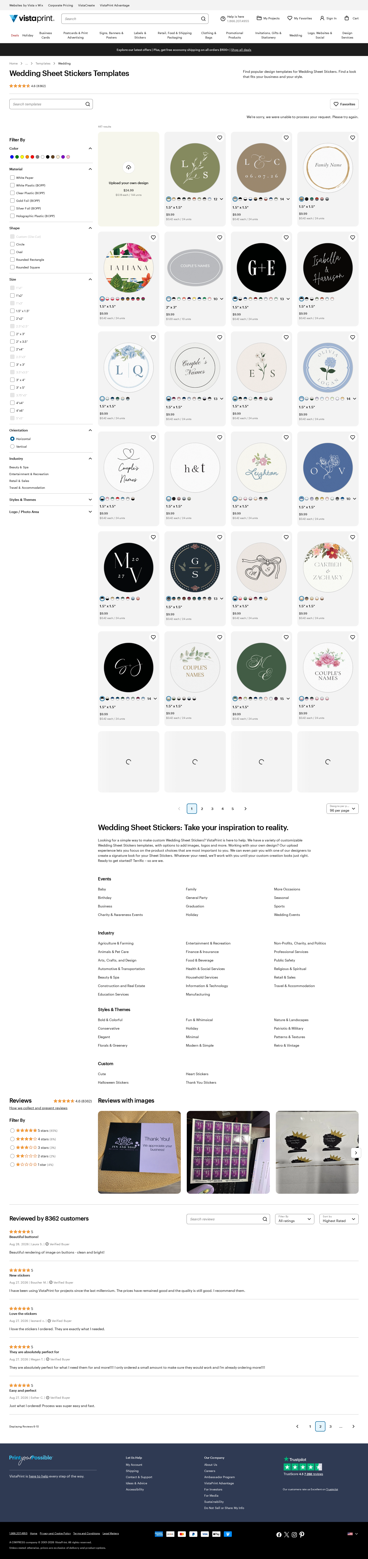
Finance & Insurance (202, 952)
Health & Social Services (205, 969)
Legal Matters (111, 1533)
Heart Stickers (197, 1074)
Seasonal (281, 898)
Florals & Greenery (112, 1045)
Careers (209, 1471)
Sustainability (214, 1501)
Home (13, 63)
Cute (102, 1074)
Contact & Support (139, 1477)
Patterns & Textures (289, 1037)
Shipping (132, 1471)
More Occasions (287, 889)
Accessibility (135, 1489)
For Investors (213, 1489)
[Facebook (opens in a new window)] (279, 1535)
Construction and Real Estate (121, 986)
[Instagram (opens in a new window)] (294, 1535)
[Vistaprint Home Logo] (32, 18)
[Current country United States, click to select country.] (353, 1533)
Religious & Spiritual (290, 969)
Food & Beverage (199, 960)
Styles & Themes (22, 499)
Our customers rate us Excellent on (310, 1489)
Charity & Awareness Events (120, 915)
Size (12, 279)
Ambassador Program (219, 1477)
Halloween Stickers (113, 1082)
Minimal (192, 1037)
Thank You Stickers (201, 1082)
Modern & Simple (200, 1045)
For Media (211, 1495)
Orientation (18, 430)
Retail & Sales (285, 977)
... (26, 63)
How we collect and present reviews (38, 1108)
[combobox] (132, 18)
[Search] (203, 18)
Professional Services (291, 952)
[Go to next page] (353, 1426)
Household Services (202, 977)
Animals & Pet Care (113, 952)
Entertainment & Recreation (208, 943)
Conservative (108, 1028)
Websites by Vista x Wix (26, 5)
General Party (196, 898)
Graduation (195, 906)
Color (13, 148)
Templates (43, 63)
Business (105, 906)
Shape (14, 228)
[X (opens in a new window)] (286, 1535)
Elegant (104, 1037)
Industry (16, 458)
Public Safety (284, 960)
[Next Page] (245, 809)
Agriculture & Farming (116, 943)
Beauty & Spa (108, 977)
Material (15, 169)
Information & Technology (207, 986)
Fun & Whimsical (199, 1020)
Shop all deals (241, 50)
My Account (134, 1464)
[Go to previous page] (297, 1426)
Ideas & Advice (136, 1483)
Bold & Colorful (110, 1020)
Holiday (192, 915)
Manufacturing (198, 994)
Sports (279, 906)
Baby (102, 889)
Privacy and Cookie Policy (55, 1533)
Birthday (104, 898)
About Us (210, 1464)
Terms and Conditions (86, 1533)
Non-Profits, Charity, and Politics (300, 943)
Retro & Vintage (286, 1045)
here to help (38, 1476)
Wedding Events (287, 915)
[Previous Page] (179, 809)
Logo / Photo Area (24, 512)
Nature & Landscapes (291, 1020)
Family (191, 889)
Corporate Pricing (60, 5)
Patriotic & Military (288, 1028)
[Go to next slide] (356, 1153)
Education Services (113, 994)
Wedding (64, 63)
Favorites (347, 104)
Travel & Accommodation (294, 986)
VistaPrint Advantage (114, 5)
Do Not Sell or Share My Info (224, 1508)
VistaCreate (86, 5)
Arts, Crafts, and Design (117, 960)
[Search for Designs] (87, 104)
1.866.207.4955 (18, 1533)
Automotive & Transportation (121, 969)
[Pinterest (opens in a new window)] (302, 1535)
